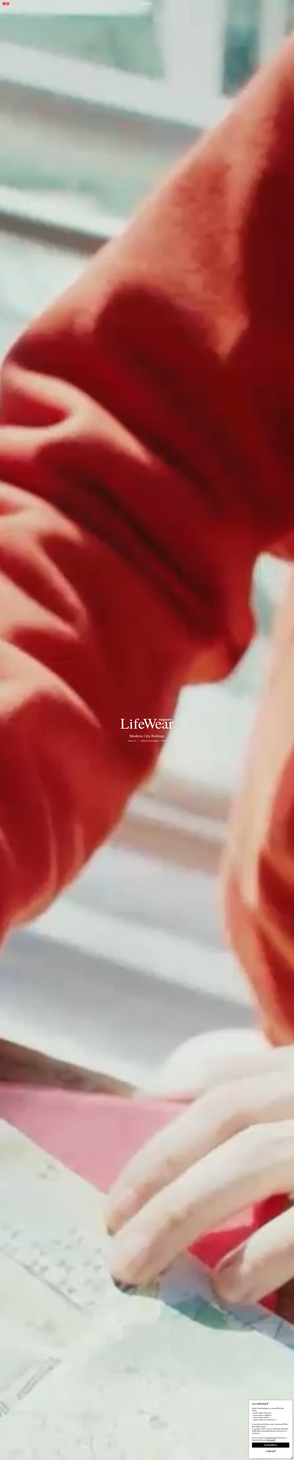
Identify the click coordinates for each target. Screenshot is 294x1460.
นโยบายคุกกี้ (271, 1440)
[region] (270, 1429)
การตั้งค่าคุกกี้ (271, 1451)
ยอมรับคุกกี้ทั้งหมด (270, 1445)
